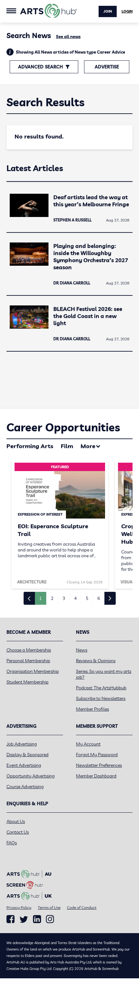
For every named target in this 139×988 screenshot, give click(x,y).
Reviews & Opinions (95, 661)
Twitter (23, 919)
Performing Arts (29, 446)
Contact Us (17, 832)
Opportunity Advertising (30, 776)
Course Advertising (25, 786)
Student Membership (27, 682)
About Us (15, 821)
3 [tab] (63, 598)
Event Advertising (23, 765)
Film (67, 446)
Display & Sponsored (27, 754)
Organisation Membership (32, 671)
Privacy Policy (18, 907)
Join (107, 11)
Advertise (107, 67)
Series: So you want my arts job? (103, 674)
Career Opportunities (63, 427)
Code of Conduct (81, 907)
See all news (68, 36)
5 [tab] (87, 598)
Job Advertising (21, 744)
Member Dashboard (96, 776)
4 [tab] (75, 598)
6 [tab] (98, 598)
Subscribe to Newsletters (100, 698)
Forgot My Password (97, 754)
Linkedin (37, 919)
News (81, 650)
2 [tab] (52, 598)
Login (127, 11)
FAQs (11, 843)
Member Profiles (92, 709)
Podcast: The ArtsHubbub (101, 688)
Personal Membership (28, 661)
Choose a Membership (28, 650)
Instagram (50, 919)
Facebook (10, 919)
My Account (88, 744)
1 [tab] (40, 598)
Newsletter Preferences (99, 765)
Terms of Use (49, 907)
